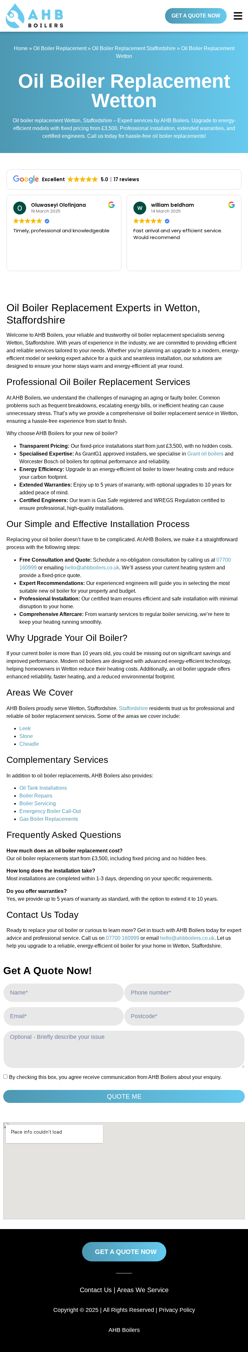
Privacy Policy (177, 1310)
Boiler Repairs (35, 795)
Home (21, 48)
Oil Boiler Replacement (60, 48)
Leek (25, 728)
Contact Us (96, 1289)
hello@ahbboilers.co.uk (92, 567)
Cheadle (29, 744)
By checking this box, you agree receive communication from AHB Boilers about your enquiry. (115, 1077)
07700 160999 (122, 938)
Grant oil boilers (205, 453)
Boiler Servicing (37, 803)
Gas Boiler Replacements (48, 819)
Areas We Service (143, 1289)
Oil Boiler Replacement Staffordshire (134, 48)
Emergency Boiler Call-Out (50, 811)
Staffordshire (133, 708)
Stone (26, 736)
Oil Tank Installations (43, 788)
